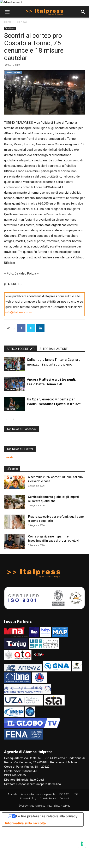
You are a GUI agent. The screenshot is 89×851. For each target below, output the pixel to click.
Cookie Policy (48, 798)
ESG (76, 794)
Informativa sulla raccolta (25, 823)
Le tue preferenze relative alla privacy (46, 816)
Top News (21, 22)
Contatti (64, 798)
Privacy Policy (28, 798)
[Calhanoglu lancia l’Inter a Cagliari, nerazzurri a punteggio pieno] (14, 364)
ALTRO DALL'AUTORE (54, 348)
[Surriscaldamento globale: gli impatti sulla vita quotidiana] (14, 502)
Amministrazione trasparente (38, 794)
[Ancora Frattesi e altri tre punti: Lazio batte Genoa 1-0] (14, 384)
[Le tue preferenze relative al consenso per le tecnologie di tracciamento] (82, 844)
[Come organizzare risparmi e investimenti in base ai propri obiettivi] (14, 541)
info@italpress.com (18, 312)
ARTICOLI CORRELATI (21, 348)
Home (7, 22)
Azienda (12, 794)
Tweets (8, 457)
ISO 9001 (64, 794)
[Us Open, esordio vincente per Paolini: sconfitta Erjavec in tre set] (14, 404)
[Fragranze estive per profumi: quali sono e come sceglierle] (14, 522)
